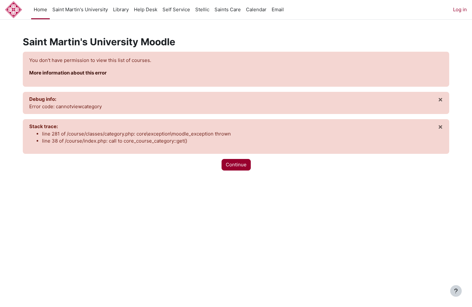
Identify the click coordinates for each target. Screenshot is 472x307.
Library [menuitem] (121, 9)
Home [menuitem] (40, 9)
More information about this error (68, 73)
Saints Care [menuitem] (227, 9)
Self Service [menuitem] (176, 9)
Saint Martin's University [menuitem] (80, 9)
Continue (236, 165)
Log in (460, 9)
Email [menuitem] (278, 9)
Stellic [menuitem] (202, 9)
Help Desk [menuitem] (145, 9)
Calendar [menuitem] (256, 9)
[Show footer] (456, 291)
